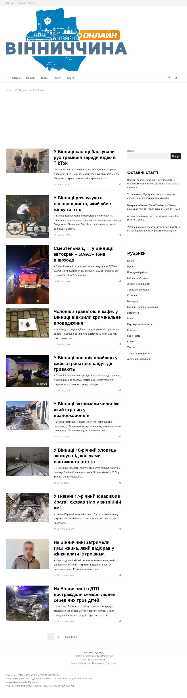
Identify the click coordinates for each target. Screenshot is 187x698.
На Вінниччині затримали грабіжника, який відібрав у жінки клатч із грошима (84, 548)
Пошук (130, 150)
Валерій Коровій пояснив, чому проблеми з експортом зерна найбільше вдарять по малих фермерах (153, 183)
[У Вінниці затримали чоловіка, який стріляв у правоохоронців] (27, 403)
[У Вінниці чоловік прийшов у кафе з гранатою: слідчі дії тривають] (27, 356)
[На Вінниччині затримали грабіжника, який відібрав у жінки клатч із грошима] (27, 541)
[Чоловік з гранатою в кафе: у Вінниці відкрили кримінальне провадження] (27, 310)
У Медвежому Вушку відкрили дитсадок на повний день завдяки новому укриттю (151, 196)
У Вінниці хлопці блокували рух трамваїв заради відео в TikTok (85, 157)
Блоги (70, 77)
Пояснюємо (133, 335)
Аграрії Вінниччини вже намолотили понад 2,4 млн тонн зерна (152, 217)
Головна (15, 77)
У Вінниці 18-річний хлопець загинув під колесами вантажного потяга (85, 456)
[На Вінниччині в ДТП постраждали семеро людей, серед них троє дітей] (27, 587)
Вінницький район (137, 272)
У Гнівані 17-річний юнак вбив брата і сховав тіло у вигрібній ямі (87, 502)
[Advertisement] (93, 121)
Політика (132, 330)
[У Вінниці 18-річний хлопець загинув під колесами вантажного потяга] (27, 449)
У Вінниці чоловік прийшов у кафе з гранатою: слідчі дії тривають (85, 363)
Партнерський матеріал (140, 324)
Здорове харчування (138, 289)
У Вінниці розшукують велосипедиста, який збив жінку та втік (82, 203)
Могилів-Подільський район (143, 307)
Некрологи (133, 312)
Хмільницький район (138, 358)
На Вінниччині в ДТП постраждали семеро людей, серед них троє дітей (85, 594)
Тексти (57, 77)
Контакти (10, 2)
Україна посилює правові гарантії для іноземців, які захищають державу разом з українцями (154, 228)
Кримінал (132, 295)
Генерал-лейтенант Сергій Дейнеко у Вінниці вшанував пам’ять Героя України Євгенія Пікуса (153, 206)
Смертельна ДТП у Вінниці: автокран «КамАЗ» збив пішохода (84, 254)
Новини (30, 77)
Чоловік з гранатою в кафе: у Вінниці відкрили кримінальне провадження (87, 317)
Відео (44, 77)
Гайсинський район (138, 278)
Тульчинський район (138, 353)
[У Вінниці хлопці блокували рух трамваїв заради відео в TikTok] (27, 150)
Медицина (132, 301)
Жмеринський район (138, 283)
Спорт (130, 341)
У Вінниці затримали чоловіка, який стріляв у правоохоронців (87, 409)
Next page (71, 636)
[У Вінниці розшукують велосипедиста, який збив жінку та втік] (27, 197)
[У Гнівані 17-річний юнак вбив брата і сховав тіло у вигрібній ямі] (27, 495)
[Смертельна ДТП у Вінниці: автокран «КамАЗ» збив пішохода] (27, 247)
